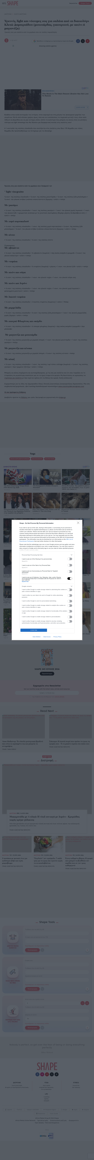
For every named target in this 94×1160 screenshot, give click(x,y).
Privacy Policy (57, 636)
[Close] (79, 523)
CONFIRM (33, 630)
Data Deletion (37, 636)
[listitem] (47, 555)
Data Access (47, 636)
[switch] (69, 559)
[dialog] (47, 580)
